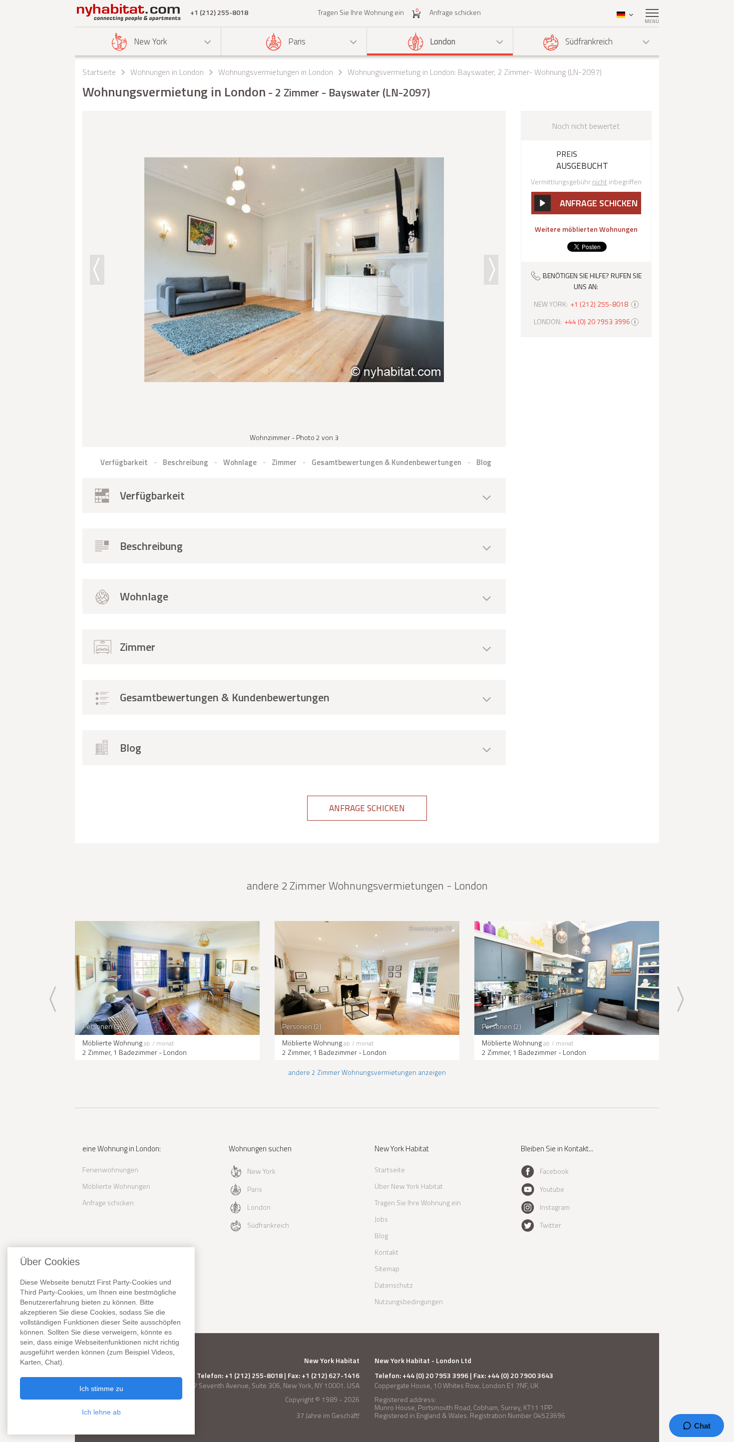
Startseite (99, 72)
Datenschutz (393, 1285)
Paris (297, 41)
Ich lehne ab (101, 1412)
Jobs (381, 1219)
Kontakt (386, 1252)
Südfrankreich (589, 41)
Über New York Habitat (408, 1186)
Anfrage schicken (455, 12)
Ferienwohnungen (110, 1169)
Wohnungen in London (167, 72)
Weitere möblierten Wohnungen (586, 229)
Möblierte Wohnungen (116, 1186)
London (442, 41)
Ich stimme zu (101, 1389)
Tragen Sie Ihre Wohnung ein (361, 12)
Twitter (550, 1225)
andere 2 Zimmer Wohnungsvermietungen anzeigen (367, 1072)
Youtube (552, 1189)
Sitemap (386, 1268)
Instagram (555, 1207)
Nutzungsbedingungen (408, 1301)
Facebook (554, 1171)
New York (150, 41)
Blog (381, 1235)
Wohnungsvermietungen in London (275, 72)
